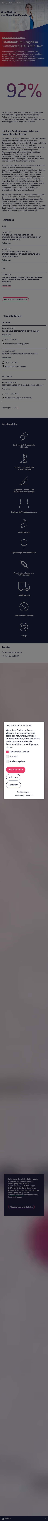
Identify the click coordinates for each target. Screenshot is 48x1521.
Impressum (19, 795)
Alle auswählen (16, 769)
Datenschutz (28, 795)
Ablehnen (13, 777)
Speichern (13, 784)
